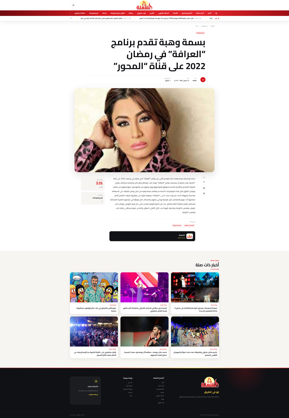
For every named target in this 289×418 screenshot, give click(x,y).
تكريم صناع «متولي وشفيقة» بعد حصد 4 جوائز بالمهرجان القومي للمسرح (195, 354)
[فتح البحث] (73, 5)
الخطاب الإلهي (163, 13)
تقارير (152, 13)
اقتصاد (175, 13)
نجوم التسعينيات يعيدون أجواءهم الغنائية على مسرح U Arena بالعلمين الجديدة (196, 309)
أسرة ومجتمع (187, 13)
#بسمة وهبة (177, 225)
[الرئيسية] (216, 13)
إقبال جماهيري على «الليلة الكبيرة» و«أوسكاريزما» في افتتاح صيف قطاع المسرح (95, 354)
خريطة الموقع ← (92, 394)
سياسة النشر (129, 386)
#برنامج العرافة (189, 225)
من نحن (130, 382)
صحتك (104, 13)
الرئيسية (212, 26)
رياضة (131, 13)
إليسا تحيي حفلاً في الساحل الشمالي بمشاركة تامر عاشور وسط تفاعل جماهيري (145, 309)
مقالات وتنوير (80, 13)
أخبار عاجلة (200, 13)
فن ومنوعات (93, 13)
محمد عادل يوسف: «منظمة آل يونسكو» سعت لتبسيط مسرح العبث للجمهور (145, 354)
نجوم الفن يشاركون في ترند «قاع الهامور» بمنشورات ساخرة (96, 309)
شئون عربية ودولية (118, 13)
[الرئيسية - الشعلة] (144, 5)
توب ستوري (141, 13)
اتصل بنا (130, 392)
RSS (131, 396)
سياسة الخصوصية (127, 389)
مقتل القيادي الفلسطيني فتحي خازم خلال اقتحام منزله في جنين (126, 18)
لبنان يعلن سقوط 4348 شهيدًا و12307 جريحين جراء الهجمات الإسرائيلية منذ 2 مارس (191, 18)
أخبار (209, 13)
